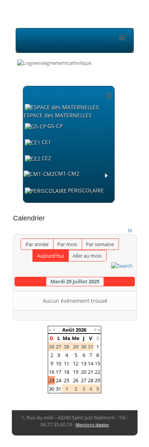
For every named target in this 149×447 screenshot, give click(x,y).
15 (97, 363)
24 (58, 380)
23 (51, 380)
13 (83, 363)
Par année (37, 244)
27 (83, 380)
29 (97, 380)
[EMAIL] (131, 230)
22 (97, 371)
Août (68, 329)
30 (51, 388)
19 (75, 371)
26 (75, 380)
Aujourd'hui (50, 255)
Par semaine (100, 244)
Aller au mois (87, 255)
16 (51, 371)
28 (90, 380)
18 (66, 371)
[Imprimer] (123, 230)
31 (58, 388)
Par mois (67, 244)
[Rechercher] (122, 264)
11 (66, 363)
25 (66, 380)
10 (58, 363)
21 (90, 371)
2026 (81, 329)
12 (75, 363)
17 (58, 371)
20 (83, 371)
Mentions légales (92, 424)
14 (90, 363)
